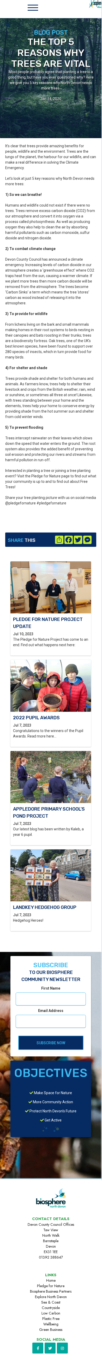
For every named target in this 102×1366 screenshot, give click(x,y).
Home (51, 1280)
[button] (33, 8)
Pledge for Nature (50, 1285)
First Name (50, 988)
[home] (93, 8)
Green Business (50, 1329)
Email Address (50, 1011)
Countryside (51, 1307)
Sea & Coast (50, 1302)
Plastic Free (50, 1318)
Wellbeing (50, 1324)
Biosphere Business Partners (50, 1291)
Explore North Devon (51, 1296)
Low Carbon (50, 1313)
